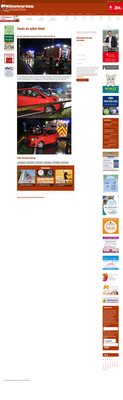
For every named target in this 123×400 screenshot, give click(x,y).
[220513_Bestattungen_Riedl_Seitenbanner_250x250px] (111, 237)
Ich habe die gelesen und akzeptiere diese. (110, 333)
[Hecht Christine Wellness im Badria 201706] (111, 285)
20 (117, 364)
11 (112, 363)
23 (107, 366)
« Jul (104, 369)
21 (103, 366)
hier (109, 324)
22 (105, 366)
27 (117, 366)
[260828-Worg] (63, 170)
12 (114, 363)
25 (112, 366)
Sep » (107, 369)
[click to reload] (109, 341)
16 (107, 364)
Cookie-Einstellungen (25, 380)
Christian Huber (81, 31)
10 (110, 363)
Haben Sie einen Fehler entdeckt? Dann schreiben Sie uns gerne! (30, 197)
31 (110, 368)
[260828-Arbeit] (26, 170)
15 (105, 364)
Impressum (17, 380)
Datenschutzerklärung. (81, 73)
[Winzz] (111, 73)
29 (105, 368)
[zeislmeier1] (111, 298)
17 (110, 364)
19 (114, 364)
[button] (94, 14)
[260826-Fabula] (45, 170)
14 (103, 364)
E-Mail (105, 326)
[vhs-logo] (9, 67)
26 (114, 366)
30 (107, 368)
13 (117, 363)
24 (110, 366)
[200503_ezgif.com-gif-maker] (111, 196)
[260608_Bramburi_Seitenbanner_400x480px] (111, 174)
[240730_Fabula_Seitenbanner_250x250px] (111, 218)
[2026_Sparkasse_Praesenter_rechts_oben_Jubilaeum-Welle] (115, 4)
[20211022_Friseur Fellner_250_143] (111, 273)
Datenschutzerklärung (108, 332)
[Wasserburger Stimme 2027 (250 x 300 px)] (111, 152)
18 (112, 364)
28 (103, 368)
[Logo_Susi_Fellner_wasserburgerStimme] (111, 256)
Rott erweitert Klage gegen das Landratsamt (110, 124)
